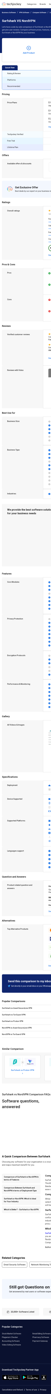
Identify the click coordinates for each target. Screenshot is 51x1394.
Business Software (9, 12)
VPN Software (24, 12)
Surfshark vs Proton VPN (22, 1070)
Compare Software (39, 12)
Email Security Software (15, 1264)
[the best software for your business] (11, 5)
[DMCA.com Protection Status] (44, 1379)
